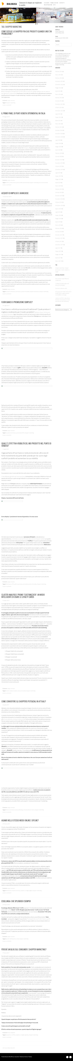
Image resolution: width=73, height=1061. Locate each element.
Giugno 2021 (58, 117)
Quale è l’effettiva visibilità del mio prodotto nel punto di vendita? (26, 444)
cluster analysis (9, 690)
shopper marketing (10, 102)
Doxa (8, 146)
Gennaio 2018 (58, 231)
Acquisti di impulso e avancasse (15, 193)
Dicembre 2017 (59, 235)
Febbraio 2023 (58, 78)
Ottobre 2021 (58, 107)
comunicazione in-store (28, 809)
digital (30, 890)
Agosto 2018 (58, 208)
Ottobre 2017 (58, 241)
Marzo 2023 (58, 74)
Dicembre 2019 (59, 159)
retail (17, 938)
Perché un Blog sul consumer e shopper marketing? (23, 949)
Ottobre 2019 (58, 166)
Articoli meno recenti (9, 1048)
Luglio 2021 (58, 114)
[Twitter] (70, 1057)
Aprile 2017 (58, 257)
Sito (54, 4)
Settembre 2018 (59, 205)
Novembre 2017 (59, 238)
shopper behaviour (34, 291)
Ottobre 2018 (58, 202)
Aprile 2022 (58, 91)
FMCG (7, 182)
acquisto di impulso (10, 291)
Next (71, 15)
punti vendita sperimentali (22, 182)
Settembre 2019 (59, 169)
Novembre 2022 (59, 81)
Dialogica (12, 3)
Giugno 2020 (58, 143)
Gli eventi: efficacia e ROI (61, 288)
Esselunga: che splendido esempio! (16, 901)
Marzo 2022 (58, 94)
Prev (1, 15)
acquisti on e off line (10, 1034)
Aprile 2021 (58, 120)
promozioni (19, 432)
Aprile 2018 (58, 221)
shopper (67, 268)
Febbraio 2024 (58, 71)
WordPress (11, 1056)
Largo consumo (11, 100)
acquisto (8, 432)
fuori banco (18, 291)
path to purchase (18, 584)
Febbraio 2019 (58, 189)
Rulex (22, 169)
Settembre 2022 (59, 84)
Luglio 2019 (58, 172)
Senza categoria (11, 1032)
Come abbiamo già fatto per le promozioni (12, 476)
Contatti (62, 2)
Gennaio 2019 (58, 192)
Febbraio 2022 (58, 97)
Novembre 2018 (59, 199)
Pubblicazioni (54, 2)
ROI (23, 432)
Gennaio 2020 (58, 156)
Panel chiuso (13, 182)
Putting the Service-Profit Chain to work (38, 919)
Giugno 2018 (58, 215)
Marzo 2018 (58, 225)
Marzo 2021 (58, 123)
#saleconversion (10, 809)
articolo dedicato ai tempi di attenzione (14, 719)
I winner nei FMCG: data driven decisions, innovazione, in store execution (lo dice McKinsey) (62, 299)
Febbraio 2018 (58, 228)
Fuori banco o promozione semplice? (17, 302)
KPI (13, 584)
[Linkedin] (67, 1057)
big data (26, 1034)
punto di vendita (25, 291)
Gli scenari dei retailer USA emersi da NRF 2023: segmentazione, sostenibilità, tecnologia (63, 293)
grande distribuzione (11, 938)
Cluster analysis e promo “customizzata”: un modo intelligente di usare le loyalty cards (23, 596)
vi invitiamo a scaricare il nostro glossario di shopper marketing (29, 539)
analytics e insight (25, 890)
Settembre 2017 (59, 244)
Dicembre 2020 (59, 130)
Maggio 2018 (58, 218)
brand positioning (18, 809)
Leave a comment (6, 105)
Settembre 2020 (59, 136)
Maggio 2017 (58, 254)
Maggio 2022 (58, 87)
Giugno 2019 (58, 176)
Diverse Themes (28, 1056)
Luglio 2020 (58, 140)
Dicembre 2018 (59, 195)
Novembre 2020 (59, 133)
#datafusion (9, 890)
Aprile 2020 (58, 150)
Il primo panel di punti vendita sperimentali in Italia (23, 113)
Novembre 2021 (59, 104)
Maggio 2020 (58, 146)
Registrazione (48, 4)
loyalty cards (17, 690)
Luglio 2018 (58, 212)
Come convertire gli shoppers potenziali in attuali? (23, 701)
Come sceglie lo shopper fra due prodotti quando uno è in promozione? (26, 32)
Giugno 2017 (58, 251)
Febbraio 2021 (58, 127)
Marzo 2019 (58, 185)
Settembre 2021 (59, 110)
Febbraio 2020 (58, 153)
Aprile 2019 (58, 182)
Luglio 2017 (58, 248)
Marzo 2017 (58, 261)
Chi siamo (46, 2)
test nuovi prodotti (43, 182)
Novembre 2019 (59, 163)
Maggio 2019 (58, 179)
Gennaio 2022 (58, 101)
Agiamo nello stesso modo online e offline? (20, 820)
